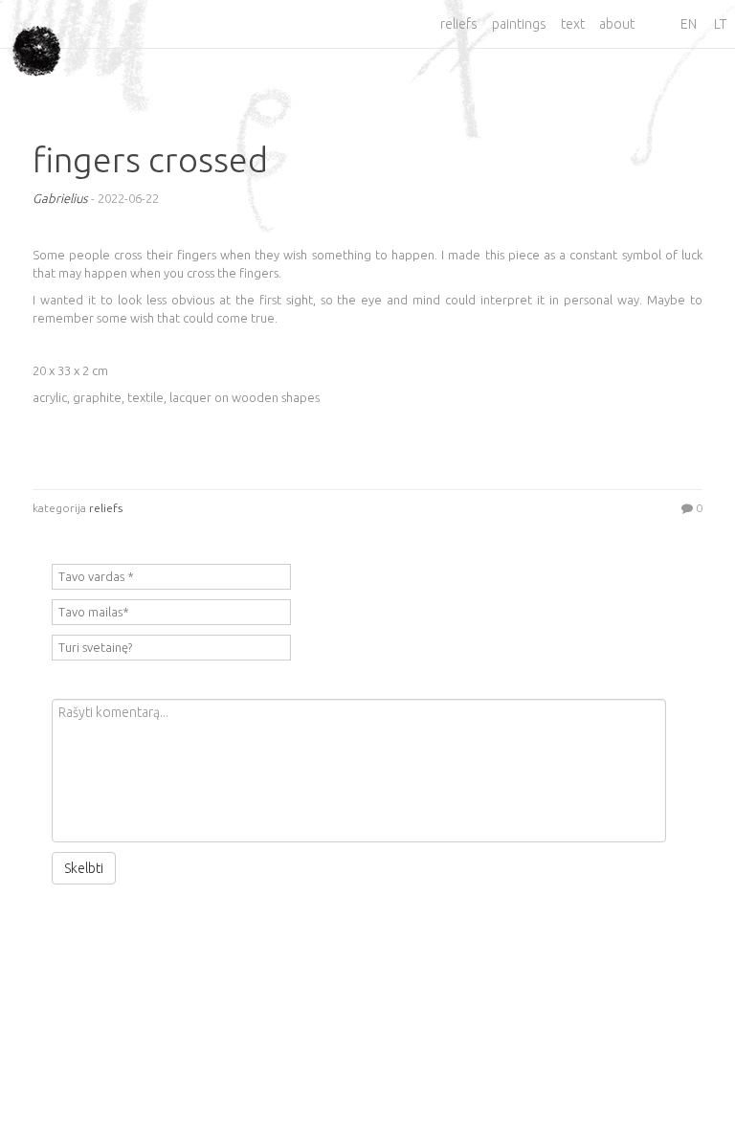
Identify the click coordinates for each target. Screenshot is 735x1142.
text (573, 24)
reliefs (459, 24)
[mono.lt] (37, 36)
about (617, 24)
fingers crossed (150, 159)
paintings (519, 24)
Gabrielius (60, 198)
